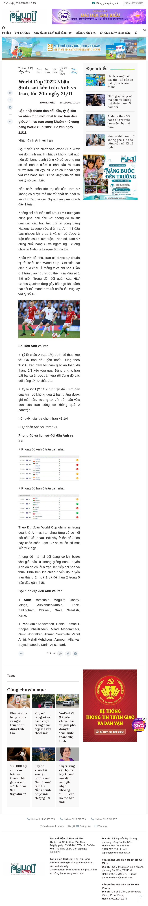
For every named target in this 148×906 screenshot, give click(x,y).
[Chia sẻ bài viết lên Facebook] (10, 100)
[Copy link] (10, 93)
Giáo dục (39, 71)
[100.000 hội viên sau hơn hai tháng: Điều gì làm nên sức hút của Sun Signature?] (18, 754)
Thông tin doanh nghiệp (52, 826)
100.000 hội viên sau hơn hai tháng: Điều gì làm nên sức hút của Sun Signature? (18, 780)
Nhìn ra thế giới (85, 32)
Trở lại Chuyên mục (21, 653)
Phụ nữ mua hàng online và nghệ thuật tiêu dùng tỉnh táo (18, 723)
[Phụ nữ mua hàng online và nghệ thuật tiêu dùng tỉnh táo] (18, 701)
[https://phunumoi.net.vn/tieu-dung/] (10, 122)
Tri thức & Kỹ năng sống (115, 32)
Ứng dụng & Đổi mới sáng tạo (53, 32)
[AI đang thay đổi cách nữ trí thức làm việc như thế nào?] (95, 120)
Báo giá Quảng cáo (79, 826)
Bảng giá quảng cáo (107, 3)
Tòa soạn (103, 826)
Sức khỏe (47, 71)
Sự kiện (6, 32)
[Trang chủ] (3, 27)
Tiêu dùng (74, 71)
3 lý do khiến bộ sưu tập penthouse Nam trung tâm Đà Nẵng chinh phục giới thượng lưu (43, 782)
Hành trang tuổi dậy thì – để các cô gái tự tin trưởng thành (120, 81)
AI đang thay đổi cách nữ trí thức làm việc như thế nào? (119, 121)
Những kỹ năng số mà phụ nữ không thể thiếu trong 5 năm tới (120, 101)
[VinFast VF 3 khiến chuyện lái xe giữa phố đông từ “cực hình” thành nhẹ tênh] (67, 701)
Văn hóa (55, 71)
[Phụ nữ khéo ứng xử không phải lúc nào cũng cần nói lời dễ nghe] (95, 140)
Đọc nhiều (97, 68)
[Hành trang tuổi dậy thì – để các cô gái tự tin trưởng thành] (95, 80)
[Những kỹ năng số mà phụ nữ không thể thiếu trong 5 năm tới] (95, 100)
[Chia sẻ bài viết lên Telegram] (10, 107)
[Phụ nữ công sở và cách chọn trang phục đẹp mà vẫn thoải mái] (43, 701)
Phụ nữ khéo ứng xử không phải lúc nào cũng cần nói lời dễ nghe (121, 141)
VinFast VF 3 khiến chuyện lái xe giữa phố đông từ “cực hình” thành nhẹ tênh (67, 727)
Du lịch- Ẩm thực (64, 70)
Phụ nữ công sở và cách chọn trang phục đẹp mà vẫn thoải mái (43, 723)
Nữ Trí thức (22, 32)
